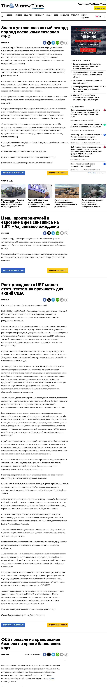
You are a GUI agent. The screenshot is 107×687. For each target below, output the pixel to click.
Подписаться (53, 356)
